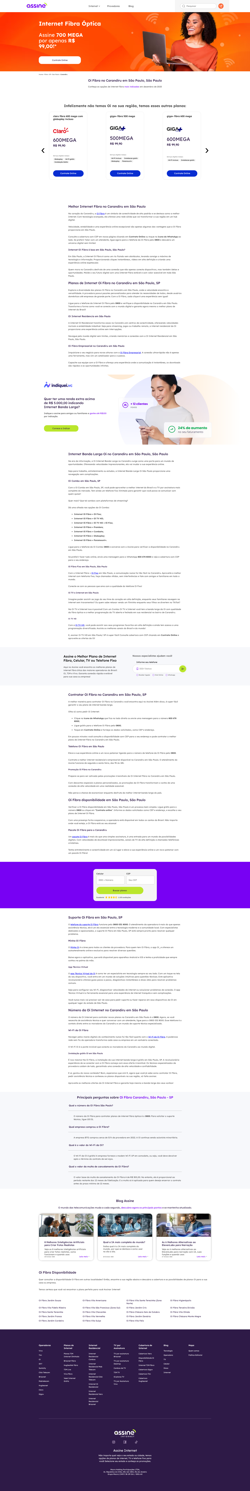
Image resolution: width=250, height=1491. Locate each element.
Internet (93, 6)
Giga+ (41, 1394)
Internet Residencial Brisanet (93, 1401)
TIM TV (117, 1372)
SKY (40, 1364)
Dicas (166, 1368)
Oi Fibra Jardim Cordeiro (51, 1320)
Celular (167, 1364)
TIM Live (67, 1369)
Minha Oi (74, 947)
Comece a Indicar (61, 428)
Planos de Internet (69, 1347)
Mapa (191, 1345)
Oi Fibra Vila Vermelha (94, 1316)
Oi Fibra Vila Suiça (92, 1320)
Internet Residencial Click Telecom (96, 1377)
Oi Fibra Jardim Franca (50, 1316)
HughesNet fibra (71, 1365)
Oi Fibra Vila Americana (94, 1300)
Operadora (168, 1355)
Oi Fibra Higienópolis (180, 1300)
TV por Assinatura (119, 1347)
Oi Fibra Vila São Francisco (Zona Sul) (101, 1307)
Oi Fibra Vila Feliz (135, 1320)
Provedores (113, 6)
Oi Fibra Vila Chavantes (94, 1312)
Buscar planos (120, 890)
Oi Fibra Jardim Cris (136, 1307)
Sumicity (42, 1368)
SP (50, 74)
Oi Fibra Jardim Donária (138, 1316)
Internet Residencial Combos (93, 1357)
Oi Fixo (94, 573)
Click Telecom (44, 1372)
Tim (40, 1355)
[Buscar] (221, 6)
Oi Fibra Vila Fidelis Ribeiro (52, 1307)
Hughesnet (43, 1385)
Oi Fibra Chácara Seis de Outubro (143, 1312)
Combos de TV (120, 1368)
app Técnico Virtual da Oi (82, 973)
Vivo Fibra (68, 1374)
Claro (41, 1390)
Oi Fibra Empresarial (130, 352)
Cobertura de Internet (145, 1347)
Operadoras (45, 1345)
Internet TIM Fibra (146, 1365)
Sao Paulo (55, 74)
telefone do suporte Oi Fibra (84, 924)
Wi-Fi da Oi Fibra (156, 1037)
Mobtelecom (44, 1381)
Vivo (41, 1351)
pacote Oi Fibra (80, 836)
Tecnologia (168, 1351)
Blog (131, 6)
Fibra (46, 74)
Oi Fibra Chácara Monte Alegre (185, 1316)
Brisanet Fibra (70, 1361)
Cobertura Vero (145, 1354)
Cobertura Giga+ (146, 1369)
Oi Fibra (101, 213)
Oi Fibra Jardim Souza (50, 1300)
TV (165, 1359)
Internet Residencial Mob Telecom (95, 1367)
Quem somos (194, 1351)
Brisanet (42, 1377)
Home (41, 74)
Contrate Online (60, 60)
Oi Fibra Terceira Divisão (182, 1307)
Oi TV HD (79, 625)
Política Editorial (195, 1355)
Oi (40, 1359)
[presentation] (43, 149)
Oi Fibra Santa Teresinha (51, 1312)
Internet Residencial (94, 1347)
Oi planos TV (119, 1377)
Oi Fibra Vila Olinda (180, 1312)
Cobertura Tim (145, 1374)
